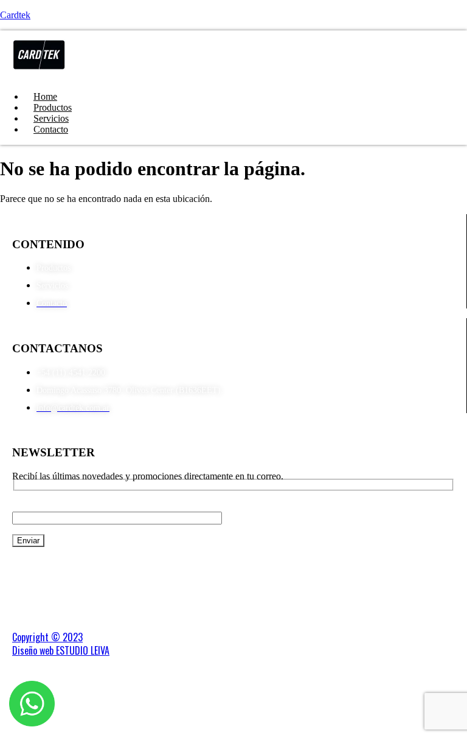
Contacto (50, 129)
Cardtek (15, 15)
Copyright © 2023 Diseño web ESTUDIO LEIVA (60, 644)
